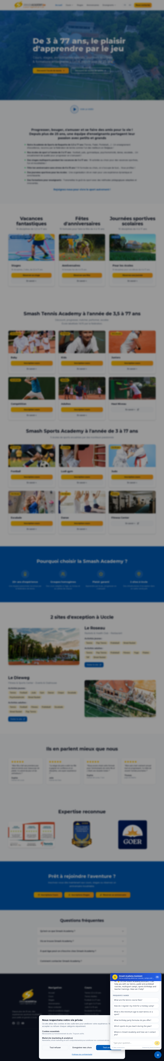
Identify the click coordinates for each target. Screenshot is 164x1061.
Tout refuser (55, 1047)
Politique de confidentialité (82, 1054)
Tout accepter (109, 1047)
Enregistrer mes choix (82, 1047)
